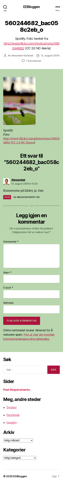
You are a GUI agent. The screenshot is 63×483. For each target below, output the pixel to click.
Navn (7, 272)
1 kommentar (33, 60)
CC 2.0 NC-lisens (23, 142)
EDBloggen (31, 6)
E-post (8, 287)
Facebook (13, 415)
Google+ (12, 423)
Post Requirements (16, 389)
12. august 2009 (50, 55)
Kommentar (11, 241)
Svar (7, 197)
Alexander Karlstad (22, 55)
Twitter (11, 407)
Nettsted (8, 302)
